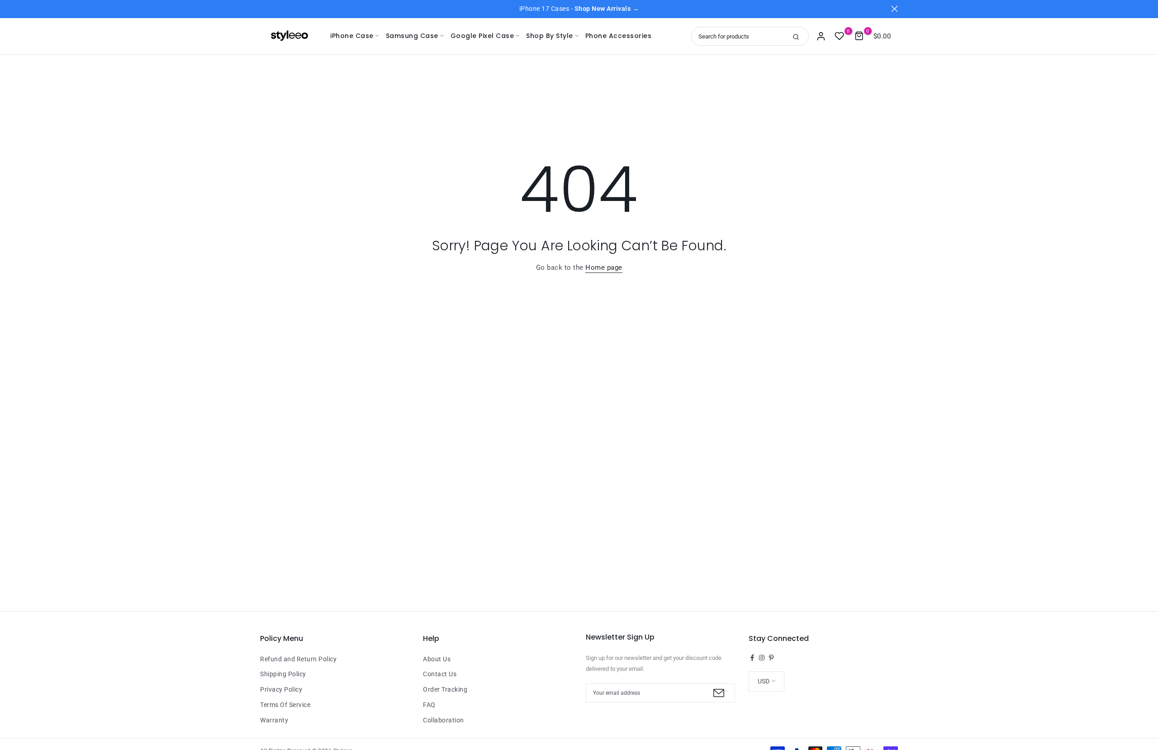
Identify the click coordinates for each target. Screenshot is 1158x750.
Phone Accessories (618, 35)
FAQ (429, 704)
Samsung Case (412, 35)
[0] (840, 36)
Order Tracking (445, 689)
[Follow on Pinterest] (771, 657)
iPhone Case (352, 35)
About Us (437, 659)
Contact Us (439, 674)
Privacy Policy (281, 689)
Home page (603, 267)
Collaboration (443, 720)
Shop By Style (549, 35)
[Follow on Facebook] (752, 657)
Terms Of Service (285, 704)
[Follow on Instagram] (761, 657)
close (263, 8)
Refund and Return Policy (298, 659)
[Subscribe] (718, 693)
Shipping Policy (283, 674)
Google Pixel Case (482, 35)
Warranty (274, 720)
